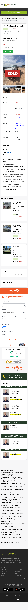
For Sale (3, 573)
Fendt (20, 492)
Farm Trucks (11, 524)
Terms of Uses (18, 573)
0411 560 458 (15, 441)
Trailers (8, 491)
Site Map (17, 571)
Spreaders (21, 486)
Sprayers (15, 486)
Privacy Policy (18, 575)
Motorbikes (4, 521)
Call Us (6, 33)
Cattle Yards (4, 499)
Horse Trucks (19, 524)
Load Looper (4, 579)
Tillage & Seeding (19, 489)
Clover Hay (3, 535)
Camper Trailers (8, 518)
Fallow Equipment (5, 477)
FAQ (16, 567)
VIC (21, 120)
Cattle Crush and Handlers (18, 497)
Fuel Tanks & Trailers (16, 477)
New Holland (14, 496)
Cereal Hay (17, 534)
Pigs (18, 513)
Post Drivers (4, 484)
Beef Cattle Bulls (5, 510)
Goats (6, 513)
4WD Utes (21, 18)
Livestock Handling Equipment (8, 500)
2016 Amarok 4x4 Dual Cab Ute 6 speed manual (18, 227)
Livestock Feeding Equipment (15, 499)
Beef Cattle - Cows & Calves (7, 508)
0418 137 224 (15, 427)
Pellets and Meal (17, 543)
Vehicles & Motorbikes (11, 18)
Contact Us (24, 1)
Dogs (2, 513)
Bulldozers (9, 474)
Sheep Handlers (15, 503)
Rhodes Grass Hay (12, 537)
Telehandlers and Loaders (7, 489)
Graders (3, 480)
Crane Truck (21, 523)
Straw (20, 537)
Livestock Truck (12, 526)
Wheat (24, 543)
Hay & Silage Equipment (6, 481)
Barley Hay (11, 534)
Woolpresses (15, 505)
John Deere (11, 494)
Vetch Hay (3, 538)
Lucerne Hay (11, 535)
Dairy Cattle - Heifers (16, 512)
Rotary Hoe (11, 484)
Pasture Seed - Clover (14, 542)
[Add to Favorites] (13, 218)
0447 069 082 (15, 406)
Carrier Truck (13, 523)
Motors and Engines (5, 483)
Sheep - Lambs (12, 515)
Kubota (17, 494)
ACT (19, 229)
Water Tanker (12, 532)
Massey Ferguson (5, 496)
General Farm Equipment (6, 478)
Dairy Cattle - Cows (5, 512)
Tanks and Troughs (5, 505)
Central (22, 206)
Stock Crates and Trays (6, 487)
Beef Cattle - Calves (16, 507)
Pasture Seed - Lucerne (6, 543)
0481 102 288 (15, 391)
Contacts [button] (6, 383)
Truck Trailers (4, 532)
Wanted (3, 575)
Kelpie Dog (12, 513)
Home (3, 18)
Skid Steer (3, 486)
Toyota (9, 152)
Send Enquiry (8, 51)
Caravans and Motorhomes (7, 519)
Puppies (22, 513)
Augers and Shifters (18, 472)
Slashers (10, 486)
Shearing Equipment (5, 503)
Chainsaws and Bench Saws (7, 475)
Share (19, 31)
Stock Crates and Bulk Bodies (15, 529)
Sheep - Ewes (4, 515)
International (4, 494)
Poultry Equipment (17, 502)
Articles (3, 577)
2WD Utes (15, 516)
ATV (2, 518)
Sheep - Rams (21, 515)
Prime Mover (19, 527)
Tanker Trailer (4, 531)
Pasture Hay (4, 537)
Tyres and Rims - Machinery (18, 491)
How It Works (18, 569)
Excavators (18, 475)
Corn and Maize (16, 540)
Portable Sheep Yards (6, 502)
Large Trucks (4, 526)
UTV (13, 521)
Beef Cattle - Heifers (20, 508)
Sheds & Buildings (20, 484)
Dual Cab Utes (18, 519)
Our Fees (18, 1)
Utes (9, 521)
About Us (12, 1)
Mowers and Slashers (17, 483)
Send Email (15, 393)
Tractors (3, 491)
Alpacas (9, 507)
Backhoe (3, 474)
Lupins (23, 540)
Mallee (22, 250)
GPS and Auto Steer (18, 478)
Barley (9, 540)
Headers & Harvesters (19, 481)
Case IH (8, 492)
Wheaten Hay (11, 538)
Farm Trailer (4, 524)
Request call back (14, 356)
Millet (2, 542)
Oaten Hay (17, 535)
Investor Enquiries (5, 580)
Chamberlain (14, 492)
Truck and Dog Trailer (14, 531)
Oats (6, 542)
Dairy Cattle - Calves (15, 510)
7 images (20, 83)
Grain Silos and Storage (12, 480)
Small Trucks (4, 529)
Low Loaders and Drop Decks (8, 527)
